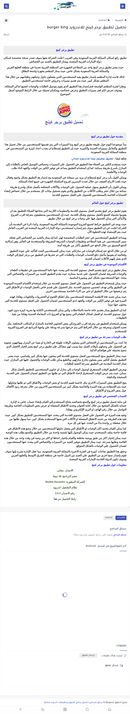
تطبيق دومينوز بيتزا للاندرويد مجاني (92, 159)
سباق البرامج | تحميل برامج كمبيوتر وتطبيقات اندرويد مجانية (73, 702)
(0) (5, 35)
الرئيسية (119, 20)
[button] (109, 710)
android (103, 20)
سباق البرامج (119, 535)
